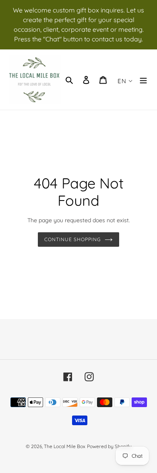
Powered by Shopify (109, 446)
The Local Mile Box (64, 446)
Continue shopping (72, 239)
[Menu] (143, 79)
